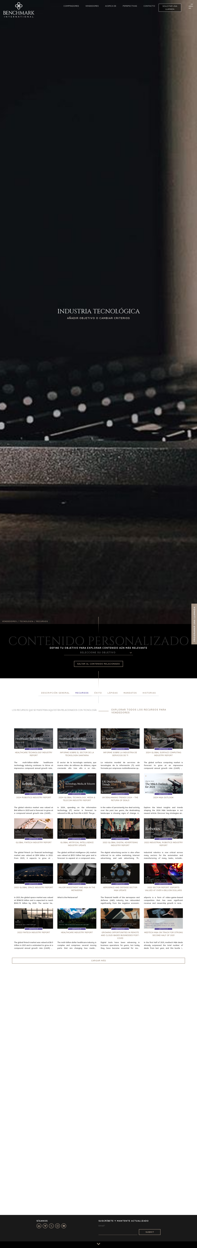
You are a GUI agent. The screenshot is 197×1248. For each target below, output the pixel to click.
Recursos (82, 693)
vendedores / (11, 621)
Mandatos (130, 693)
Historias (149, 693)
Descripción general (55, 693)
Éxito (98, 693)
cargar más (98, 960)
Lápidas (113, 693)
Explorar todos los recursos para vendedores (138, 711)
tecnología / (28, 621)
